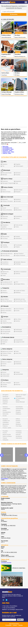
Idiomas (4, 312)
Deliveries (18, 172)
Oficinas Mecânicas (7, 301)
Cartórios (5, 403)
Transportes (5, 288)
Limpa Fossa (5, 333)
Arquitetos (18, 199)
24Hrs (5, 161)
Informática (6, 279)
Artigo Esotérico (19, 253)
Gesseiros (5, 419)
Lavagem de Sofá (19, 342)
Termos (15, 625)
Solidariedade (5, 376)
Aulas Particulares (6, 308)
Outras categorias (7, 349)
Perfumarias (5, 264)
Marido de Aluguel (8, 214)
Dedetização (18, 329)
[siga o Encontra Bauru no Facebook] (3, 600)
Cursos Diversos (19, 308)
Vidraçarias (5, 355)
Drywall (4, 208)
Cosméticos (5, 262)
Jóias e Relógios (6, 382)
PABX (3, 343)
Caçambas (5, 402)
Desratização (18, 331)
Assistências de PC (7, 282)
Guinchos (17, 321)
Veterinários (18, 238)
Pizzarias (17, 174)
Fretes (17, 351)
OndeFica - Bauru (7, 153)
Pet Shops (5, 238)
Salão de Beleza (7, 259)
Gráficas (18, 419)
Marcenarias (18, 210)
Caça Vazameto (6, 329)
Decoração (18, 201)
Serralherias (6, 222)
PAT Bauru (3, 56)
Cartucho (4, 321)
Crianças (17, 372)
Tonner (4, 275)
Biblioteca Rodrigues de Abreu (20, 56)
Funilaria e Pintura (6, 353)
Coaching (4, 245)
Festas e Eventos (8, 187)
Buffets (4, 190)
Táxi (3, 166)
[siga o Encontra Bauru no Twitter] (6, 600)
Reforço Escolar (7, 434)
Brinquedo (17, 191)
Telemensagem (19, 166)
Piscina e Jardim (7, 427)
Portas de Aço (19, 225)
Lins (7, 455)
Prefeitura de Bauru (6, 35)
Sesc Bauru (17, 35)
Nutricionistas (5, 236)
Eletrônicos (18, 362)
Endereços (18, 414)
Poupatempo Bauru (6, 54)
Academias (5, 181)
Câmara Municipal (20, 402)
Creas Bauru (4, 75)
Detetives (4, 342)
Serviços (5, 316)
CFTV (16, 282)
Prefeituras (18, 431)
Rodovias (18, 434)
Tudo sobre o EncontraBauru (10, 606)
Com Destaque (11, 609)
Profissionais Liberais (8, 337)
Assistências (6, 398)
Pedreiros (4, 218)
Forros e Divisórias (7, 210)
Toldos (17, 227)
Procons (5, 432)
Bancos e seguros (6, 362)
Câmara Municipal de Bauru (6, 37)
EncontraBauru (4, 478)
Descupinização (6, 331)
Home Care (18, 353)
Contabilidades (6, 408)
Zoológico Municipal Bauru (6, 92)
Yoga (16, 183)
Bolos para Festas (6, 172)
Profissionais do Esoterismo (10, 251)
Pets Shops (19, 426)
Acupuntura (18, 181)
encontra (8, 2)
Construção (6, 205)
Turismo (17, 382)
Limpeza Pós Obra (7, 323)
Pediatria (17, 236)
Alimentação (6, 170)
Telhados (4, 386)
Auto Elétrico (5, 299)
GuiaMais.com (6, 420)
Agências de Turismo (7, 351)
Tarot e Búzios (5, 255)
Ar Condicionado (6, 319)
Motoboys (4, 292)
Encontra (14, 14)
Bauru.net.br (5, 146)
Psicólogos (6, 242)
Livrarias (18, 422)
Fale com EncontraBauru (9, 607)
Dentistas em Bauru (19, 94)
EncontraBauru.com (7, 147)
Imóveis (4, 363)
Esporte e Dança (7, 178)
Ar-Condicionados (20, 398)
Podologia (18, 264)
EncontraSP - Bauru (7, 150)
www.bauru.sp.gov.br (6, 562)
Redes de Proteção (7, 228)
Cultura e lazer (5, 374)
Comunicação (7, 269)
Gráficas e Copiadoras (20, 271)
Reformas (17, 384)
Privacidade (8, 625)
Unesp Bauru (18, 54)
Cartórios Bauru (5, 73)
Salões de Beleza (7, 436)
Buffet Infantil (18, 190)
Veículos (5, 296)
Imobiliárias (18, 363)
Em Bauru (5, 380)
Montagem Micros (20, 284)
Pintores (17, 218)
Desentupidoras (6, 327)
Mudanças (18, 292)
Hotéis (4, 365)
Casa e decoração (8, 197)
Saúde (5, 234)
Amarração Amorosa (7, 253)
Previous (3, 455)
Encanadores (18, 216)
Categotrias (5, 369)
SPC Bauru (17, 75)
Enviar (20, 619)
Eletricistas (5, 216)
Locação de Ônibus (20, 290)
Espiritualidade (19, 374)
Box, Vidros (18, 319)
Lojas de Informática (7, 284)
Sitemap (20, 625)
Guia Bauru (23, 157)
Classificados (19, 406)
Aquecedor (5, 199)
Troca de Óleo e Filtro (20, 301)
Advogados (5, 340)
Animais (4, 372)
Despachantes (19, 340)
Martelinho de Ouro (20, 299)
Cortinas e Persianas (7, 201)
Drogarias (17, 164)
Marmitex (4, 174)
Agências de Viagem (21, 394)
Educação (6, 306)
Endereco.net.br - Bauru (8, 152)
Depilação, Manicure (20, 262)
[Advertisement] (14, 112)
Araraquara (21, 455)
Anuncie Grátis (19, 609)
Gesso (17, 208)
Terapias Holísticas (20, 255)
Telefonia (17, 273)
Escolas (17, 310)
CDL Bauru (17, 73)
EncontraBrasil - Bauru (8, 149)
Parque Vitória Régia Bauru (6, 94)
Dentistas (18, 410)
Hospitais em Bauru (19, 92)
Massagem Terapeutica (8, 183)
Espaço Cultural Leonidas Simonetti (20, 37)
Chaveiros (4, 164)
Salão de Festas (6, 191)
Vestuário (4, 384)
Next (26, 455)
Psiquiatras (5, 247)
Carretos (4, 290)
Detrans (5, 410)
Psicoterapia (18, 245)
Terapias (17, 247)
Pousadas (5, 431)
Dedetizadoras (19, 408)
